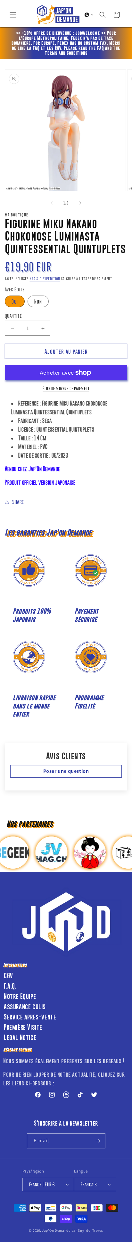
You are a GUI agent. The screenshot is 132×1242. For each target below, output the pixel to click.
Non (38, 301)
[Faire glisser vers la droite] (80, 203)
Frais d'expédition (45, 279)
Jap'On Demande (56, 1230)
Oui (15, 301)
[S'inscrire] (98, 1140)
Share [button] (18, 502)
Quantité (13, 315)
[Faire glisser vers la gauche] (52, 203)
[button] (13, 15)
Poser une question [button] (66, 771)
